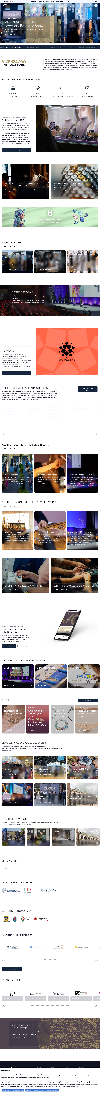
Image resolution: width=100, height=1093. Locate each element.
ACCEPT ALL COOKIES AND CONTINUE (13, 1090)
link (48, 1077)
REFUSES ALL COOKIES (32, 1090)
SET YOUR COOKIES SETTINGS (50, 1090)
